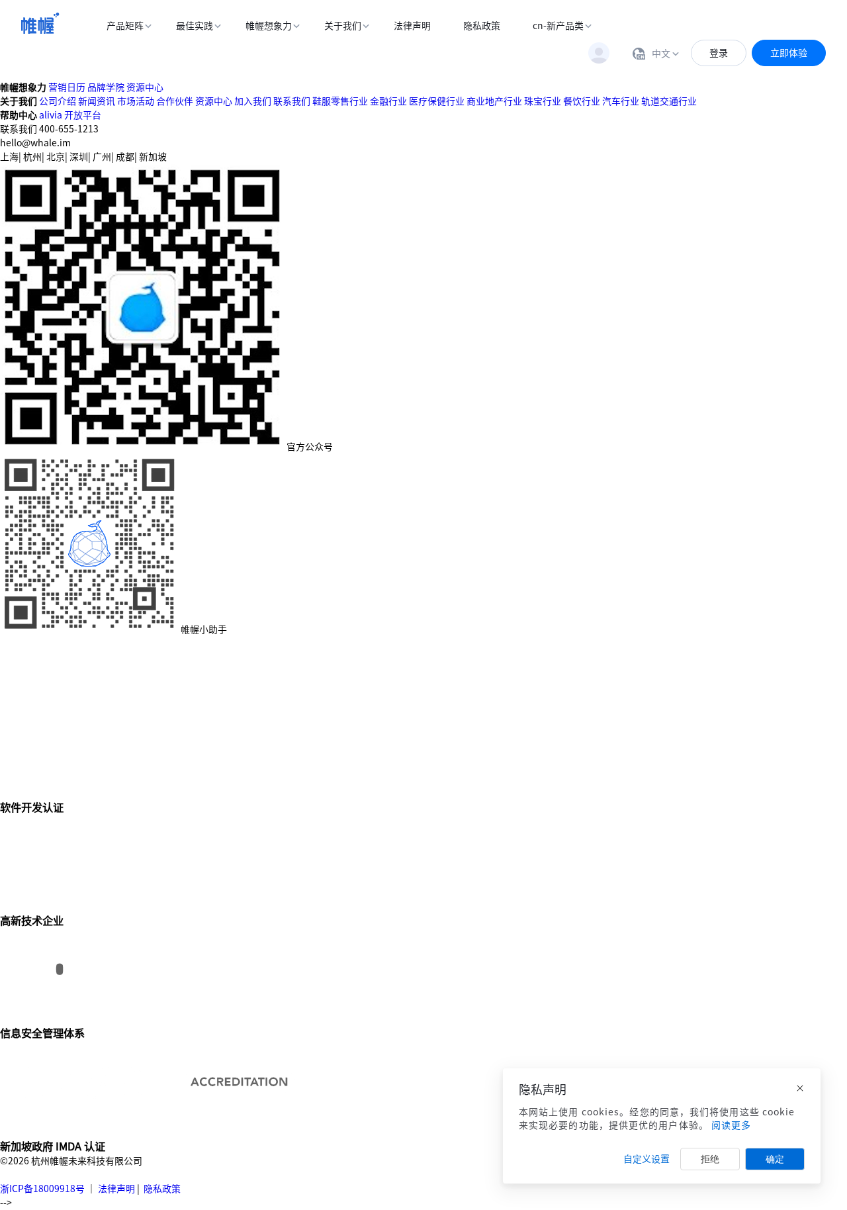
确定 (775, 1159)
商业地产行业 (494, 101)
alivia (50, 115)
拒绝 (710, 1159)
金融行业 (388, 101)
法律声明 (412, 25)
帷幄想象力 (268, 25)
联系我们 (291, 101)
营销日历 (66, 87)
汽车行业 (620, 101)
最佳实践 (194, 25)
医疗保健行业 (437, 101)
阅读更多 (731, 1125)
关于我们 (342, 25)
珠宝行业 (542, 101)
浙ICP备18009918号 (42, 1188)
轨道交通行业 (669, 101)
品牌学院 (105, 87)
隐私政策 (481, 25)
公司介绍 (57, 101)
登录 (718, 53)
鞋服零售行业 (340, 101)
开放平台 (82, 115)
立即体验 (788, 53)
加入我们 (252, 101)
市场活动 (135, 101)
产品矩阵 (125, 25)
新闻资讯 (96, 101)
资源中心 (144, 87)
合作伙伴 (174, 101)
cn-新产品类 (558, 25)
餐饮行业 (581, 101)
